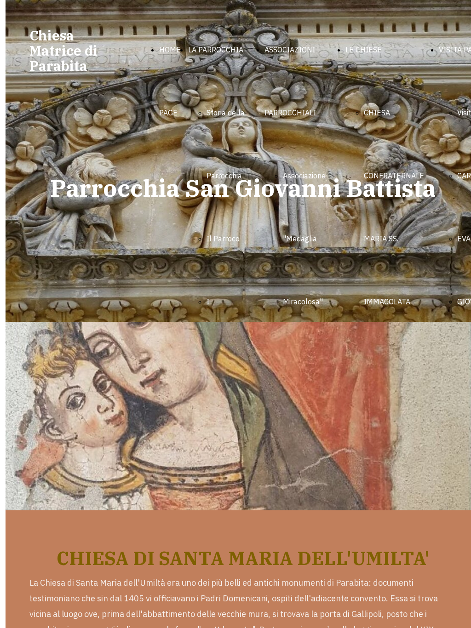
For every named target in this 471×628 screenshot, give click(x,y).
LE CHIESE (363, 49)
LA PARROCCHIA (215, 49)
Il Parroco (223, 238)
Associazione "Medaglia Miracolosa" (304, 238)
